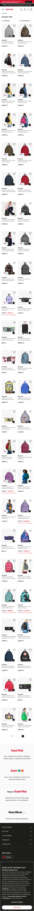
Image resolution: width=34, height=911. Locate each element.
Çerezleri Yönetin (17, 902)
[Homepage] (9, 9)
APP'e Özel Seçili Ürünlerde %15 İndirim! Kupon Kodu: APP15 (15, 6)
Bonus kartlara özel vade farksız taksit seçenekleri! (17, 3)
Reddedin (5, 889)
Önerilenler (25, 21)
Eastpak (4, 13)
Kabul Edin (17, 907)
